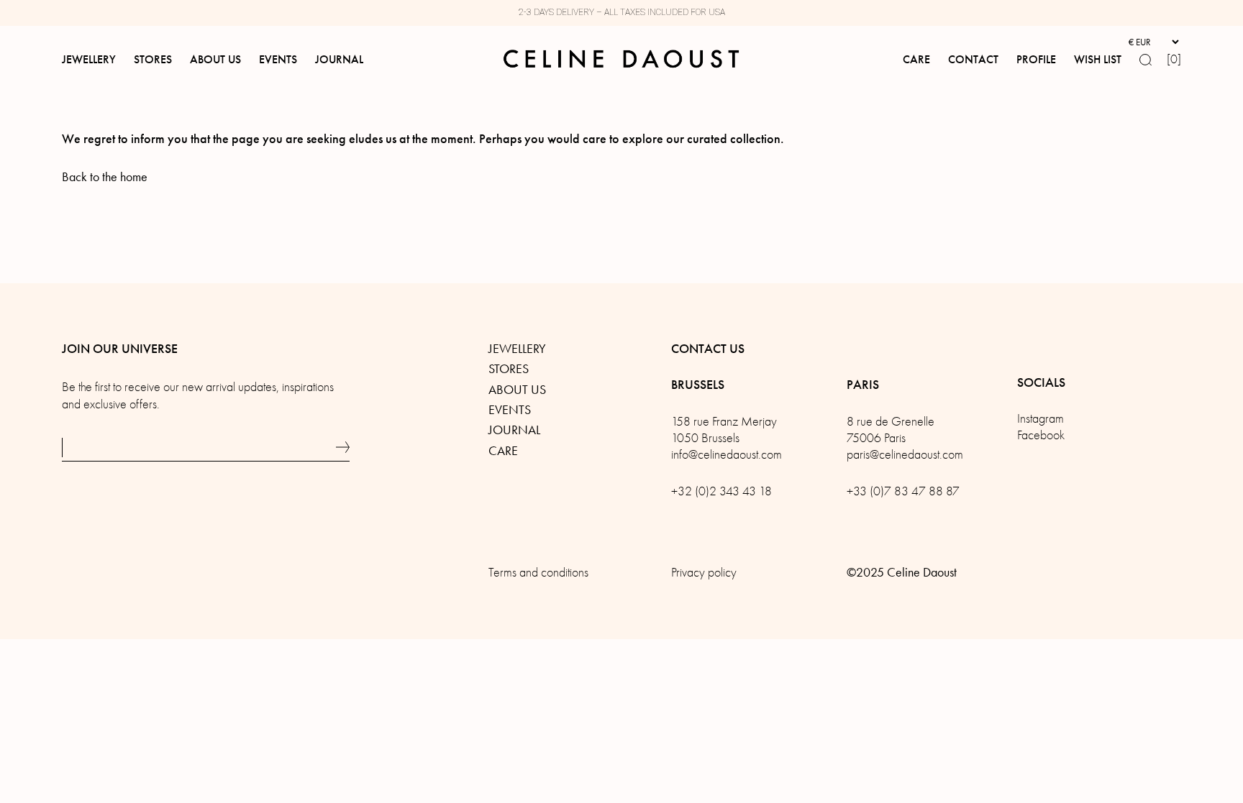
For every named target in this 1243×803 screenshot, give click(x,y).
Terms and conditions (538, 572)
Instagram (1040, 418)
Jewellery (517, 349)
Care (503, 451)
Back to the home (104, 177)
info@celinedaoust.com (726, 454)
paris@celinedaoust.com (905, 454)
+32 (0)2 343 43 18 (721, 491)
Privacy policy (704, 572)
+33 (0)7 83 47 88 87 (903, 491)
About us (517, 390)
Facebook (1041, 435)
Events (509, 410)
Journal (514, 430)
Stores (508, 369)
